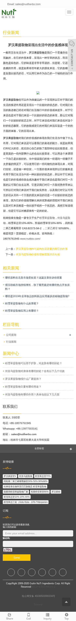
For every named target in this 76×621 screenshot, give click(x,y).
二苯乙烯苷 (51, 228)
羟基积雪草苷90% (40, 491)
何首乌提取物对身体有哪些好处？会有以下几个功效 (35, 371)
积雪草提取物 (47, 217)
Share (9, 618)
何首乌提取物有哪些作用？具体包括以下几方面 (32, 394)
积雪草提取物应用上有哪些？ (22, 310)
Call (28, 618)
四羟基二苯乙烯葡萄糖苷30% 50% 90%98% (26, 481)
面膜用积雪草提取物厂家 (16, 491)
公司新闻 (11, 334)
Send (16, 557)
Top (66, 618)
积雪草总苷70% (43, 476)
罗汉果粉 (55, 491)
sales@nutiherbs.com (24, 434)
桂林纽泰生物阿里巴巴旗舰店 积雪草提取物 (25, 486)
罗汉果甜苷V (10, 476)
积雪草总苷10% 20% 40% (17, 497)
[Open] (72, 55)
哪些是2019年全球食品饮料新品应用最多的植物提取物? (37, 296)
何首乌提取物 (25, 476)
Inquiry (47, 618)
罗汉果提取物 (36, 52)
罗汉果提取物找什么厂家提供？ (23, 378)
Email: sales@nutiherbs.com (24, 4)
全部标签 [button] (39, 448)
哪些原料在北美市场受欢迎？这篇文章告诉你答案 (33, 277)
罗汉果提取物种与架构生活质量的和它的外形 (42, 248)
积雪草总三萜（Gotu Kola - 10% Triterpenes (26, 502)
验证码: (6, 538)
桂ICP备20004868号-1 (43, 586)
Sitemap (38, 604)
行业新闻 (11, 341)
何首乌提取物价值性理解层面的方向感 (38, 254)
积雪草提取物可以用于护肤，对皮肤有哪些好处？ (33, 363)
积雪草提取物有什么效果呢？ (22, 303)
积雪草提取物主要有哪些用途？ (23, 386)
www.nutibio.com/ (30, 238)
